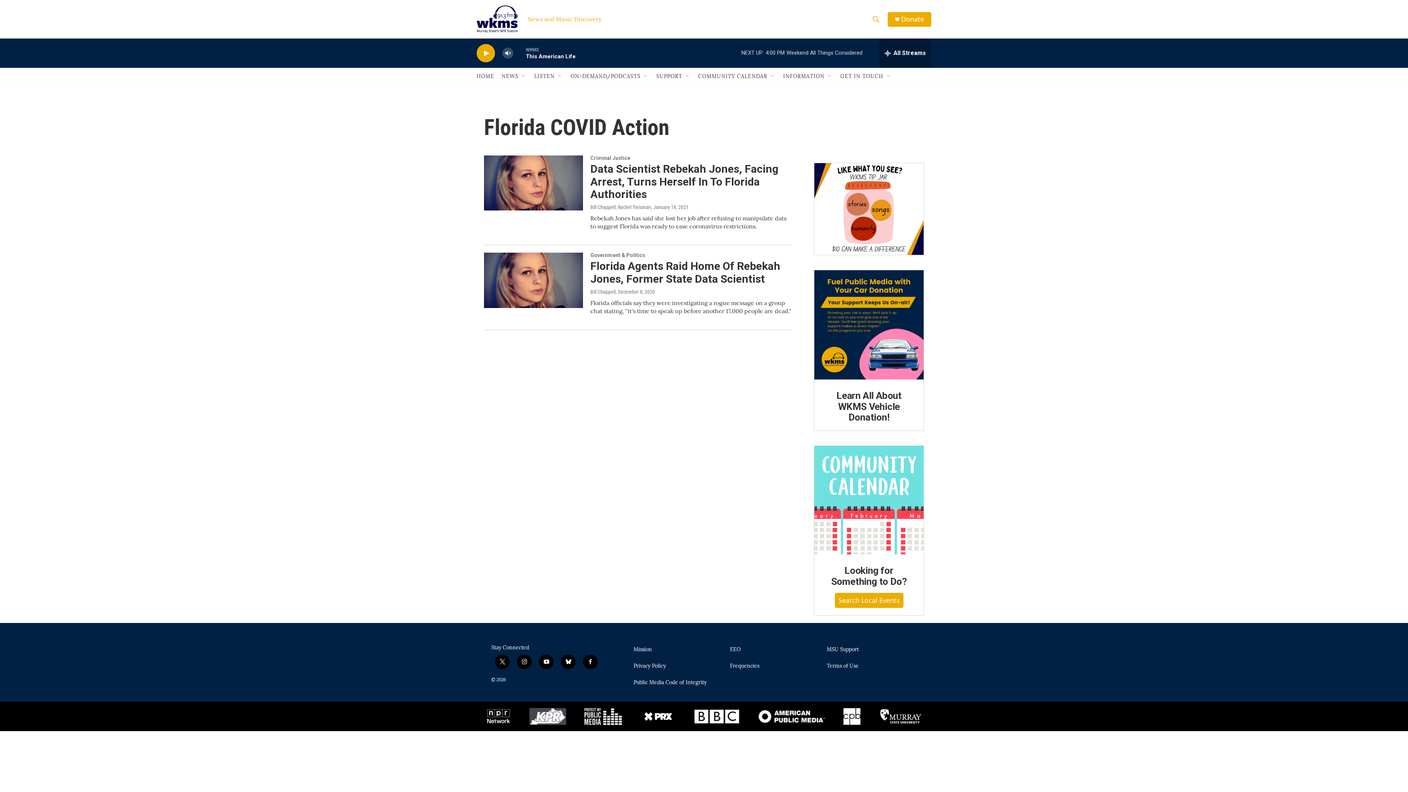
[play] (486, 53)
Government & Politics (617, 255)
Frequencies (744, 666)
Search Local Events (869, 600)
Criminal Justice (610, 158)
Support (669, 76)
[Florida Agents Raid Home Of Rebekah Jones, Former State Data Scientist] (533, 280)
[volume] (508, 53)
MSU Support (843, 650)
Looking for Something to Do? (869, 576)
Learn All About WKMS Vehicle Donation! (869, 406)
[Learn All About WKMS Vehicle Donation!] (869, 325)
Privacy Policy (650, 666)
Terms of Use (843, 666)
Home (485, 76)
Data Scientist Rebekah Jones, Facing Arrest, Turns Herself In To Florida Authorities (684, 181)
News (510, 76)
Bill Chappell (603, 292)
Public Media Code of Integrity (670, 683)
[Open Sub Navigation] (524, 76)
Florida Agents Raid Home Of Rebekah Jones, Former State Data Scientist (685, 272)
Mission (643, 650)
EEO (735, 650)
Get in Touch (861, 76)
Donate (912, 19)
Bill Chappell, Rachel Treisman (620, 207)
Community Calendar (732, 76)
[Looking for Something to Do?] (869, 500)
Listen (544, 76)
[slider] (519, 53)
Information (804, 76)
